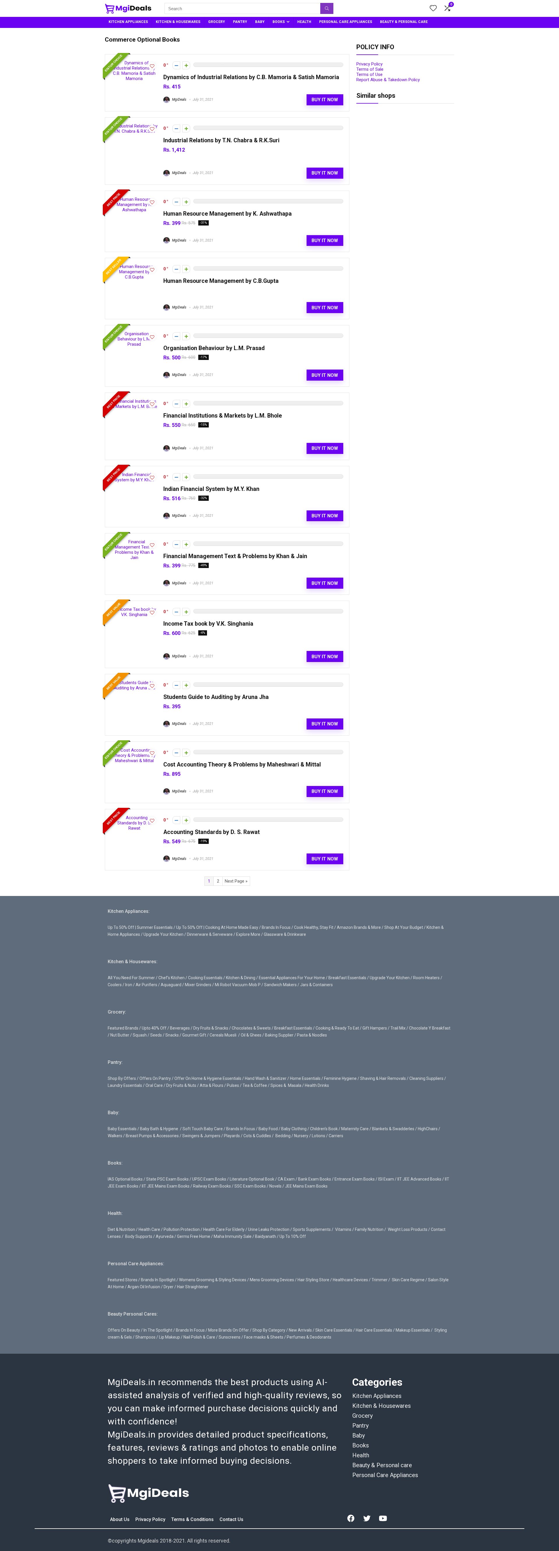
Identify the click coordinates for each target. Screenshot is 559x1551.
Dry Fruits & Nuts (181, 1085)
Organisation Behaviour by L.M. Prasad (214, 348)
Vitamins (343, 1229)
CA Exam (286, 1179)
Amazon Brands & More (359, 927)
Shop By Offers (122, 1078)
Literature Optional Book (252, 1179)
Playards (232, 1135)
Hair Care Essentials (374, 1330)
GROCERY (216, 22)
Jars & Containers (316, 984)
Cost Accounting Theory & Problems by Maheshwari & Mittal (242, 764)
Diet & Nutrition (121, 1229)
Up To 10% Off (293, 1236)
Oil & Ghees (251, 1035)
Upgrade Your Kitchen (163, 934)
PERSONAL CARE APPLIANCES (345, 22)
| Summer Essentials (154, 927)
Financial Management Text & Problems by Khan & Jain (235, 556)
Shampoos (145, 1337)
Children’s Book (324, 1128)
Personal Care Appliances (385, 1475)
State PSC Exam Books (167, 1179)
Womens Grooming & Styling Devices (212, 1279)
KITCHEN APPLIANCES (128, 22)
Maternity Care (355, 1128)
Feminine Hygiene (340, 1078)
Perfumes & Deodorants (309, 1337)
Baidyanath (265, 1236)
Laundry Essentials (125, 1085)
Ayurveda (165, 1236)
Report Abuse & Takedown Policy (388, 79)
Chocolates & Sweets (251, 1028)
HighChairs (428, 1128)
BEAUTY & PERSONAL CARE (404, 22)
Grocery (362, 1415)
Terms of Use (369, 74)
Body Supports (138, 1236)
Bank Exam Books (314, 1179)
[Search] (326, 8)
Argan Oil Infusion (144, 1286)
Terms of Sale (369, 69)
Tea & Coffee (255, 1085)
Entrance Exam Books (355, 1179)
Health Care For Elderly (224, 1229)
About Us (120, 1519)
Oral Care (154, 1085)
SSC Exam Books (250, 1186)
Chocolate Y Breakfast (429, 1028)
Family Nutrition (369, 1229)
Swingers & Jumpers (201, 1135)
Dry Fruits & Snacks (210, 1028)
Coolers (115, 984)
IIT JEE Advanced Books (419, 1179)
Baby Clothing (294, 1128)
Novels (275, 1186)
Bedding (283, 1135)
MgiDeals (178, 99)
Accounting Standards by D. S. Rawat (211, 832)
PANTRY (240, 22)
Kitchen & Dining (240, 977)
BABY (260, 22)
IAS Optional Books (125, 1179)
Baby (358, 1435)
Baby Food (268, 1128)
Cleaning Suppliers (426, 1078)
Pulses (233, 1085)
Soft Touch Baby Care (203, 1128)
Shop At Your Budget (403, 927)
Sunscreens (229, 1337)
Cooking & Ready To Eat (337, 1028)
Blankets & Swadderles (393, 1128)
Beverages (180, 1028)
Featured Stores (122, 1279)
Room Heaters (426, 977)
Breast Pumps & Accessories (152, 1135)
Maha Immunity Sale (233, 1236)
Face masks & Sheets (263, 1337)
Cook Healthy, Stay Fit (313, 927)
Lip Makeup (169, 1337)
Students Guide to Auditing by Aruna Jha (216, 697)
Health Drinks (316, 1085)
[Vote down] (176, 65)
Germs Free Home (193, 1236)
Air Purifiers (146, 984)
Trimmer (380, 1279)
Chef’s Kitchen (171, 977)
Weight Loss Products (407, 1229)
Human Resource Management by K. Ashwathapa (227, 213)
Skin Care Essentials (333, 1330)
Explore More (248, 934)
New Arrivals (300, 1330)
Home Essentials (305, 1078)
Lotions (318, 1135)
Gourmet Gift (194, 1035)
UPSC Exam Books (209, 1179)
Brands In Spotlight (158, 1279)
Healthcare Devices (350, 1279)
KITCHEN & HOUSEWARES (178, 22)
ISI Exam (386, 1179)
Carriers (336, 1135)
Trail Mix (398, 1028)
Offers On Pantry (155, 1078)
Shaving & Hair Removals (383, 1078)
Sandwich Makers (280, 984)
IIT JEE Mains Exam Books (166, 1186)
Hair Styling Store (313, 1279)
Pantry (360, 1425)
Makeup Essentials (413, 1330)
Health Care (149, 1229)
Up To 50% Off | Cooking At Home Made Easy (217, 927)
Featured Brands (123, 1028)
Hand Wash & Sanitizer (265, 1078)
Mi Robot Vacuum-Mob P (238, 984)
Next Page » (236, 881)
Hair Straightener (192, 1286)
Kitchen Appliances (376, 1395)
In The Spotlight (158, 1330)
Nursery (301, 1135)
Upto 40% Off (154, 1028)
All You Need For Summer (131, 977)
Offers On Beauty (124, 1330)
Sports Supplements (312, 1229)
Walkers (115, 1135)
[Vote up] (186, 65)
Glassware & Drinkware (285, 934)
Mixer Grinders (198, 984)
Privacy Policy (369, 64)
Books (360, 1445)
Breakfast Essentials (347, 977)
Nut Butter (119, 1035)
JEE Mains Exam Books (306, 1186)
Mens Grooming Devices (272, 1279)
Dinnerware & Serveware (210, 934)
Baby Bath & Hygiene (159, 1128)
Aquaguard (171, 984)
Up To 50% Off (121, 927)
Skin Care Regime (408, 1279)
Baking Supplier (279, 1035)
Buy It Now (325, 99)
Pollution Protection (182, 1229)
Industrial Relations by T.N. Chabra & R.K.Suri (221, 140)
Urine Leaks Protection (268, 1229)
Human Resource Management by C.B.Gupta (221, 281)
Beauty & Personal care (382, 1465)
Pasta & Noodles (312, 1035)
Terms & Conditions (193, 1519)
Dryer (169, 1286)
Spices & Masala (285, 1085)
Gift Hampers (374, 1028)
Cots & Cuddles (257, 1135)
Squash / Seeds (147, 1035)
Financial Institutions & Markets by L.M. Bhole (222, 415)
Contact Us (231, 1519)
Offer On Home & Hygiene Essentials (207, 1078)
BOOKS (279, 22)
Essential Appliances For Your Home (292, 977)
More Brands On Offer (228, 1330)
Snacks (172, 1035)
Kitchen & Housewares (381, 1405)
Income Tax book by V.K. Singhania (208, 623)
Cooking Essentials (205, 977)
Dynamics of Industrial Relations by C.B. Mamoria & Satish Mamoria (251, 77)
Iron (128, 984)
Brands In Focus (276, 927)
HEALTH (304, 22)
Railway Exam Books (212, 1186)
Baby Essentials (122, 1128)
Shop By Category (268, 1330)
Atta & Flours (211, 1085)
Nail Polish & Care (199, 1337)
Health (360, 1455)
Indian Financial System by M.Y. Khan (211, 489)
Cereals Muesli (223, 1035)
